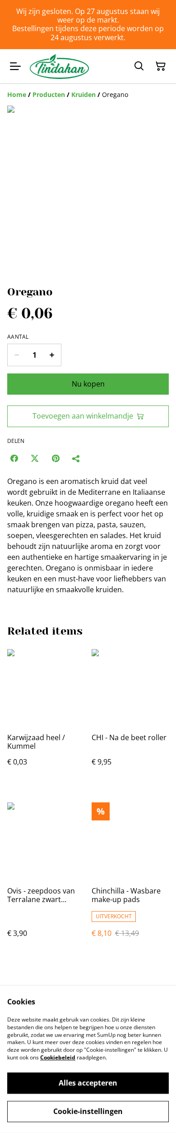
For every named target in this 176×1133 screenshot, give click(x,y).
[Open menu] (15, 66)
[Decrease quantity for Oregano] (16, 355)
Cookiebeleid (57, 1057)
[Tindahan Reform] (59, 66)
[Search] (139, 66)
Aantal (18, 337)
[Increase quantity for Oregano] (52, 355)
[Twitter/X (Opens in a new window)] (35, 458)
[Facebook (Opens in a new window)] (14, 458)
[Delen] (76, 458)
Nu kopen (88, 384)
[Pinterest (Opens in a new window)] (55, 458)
